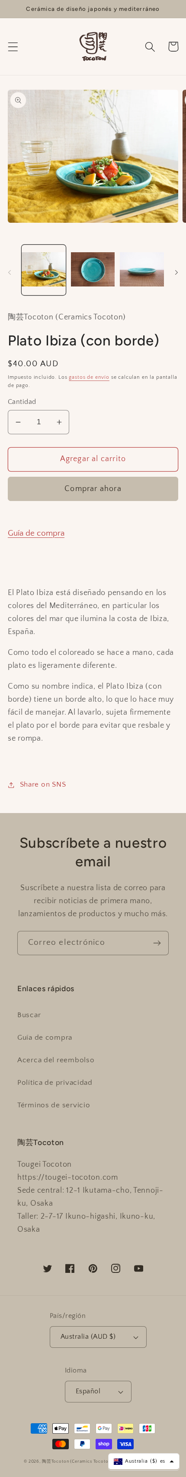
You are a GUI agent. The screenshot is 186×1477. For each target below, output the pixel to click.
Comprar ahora (93, 489)
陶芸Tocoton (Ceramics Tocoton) (77, 1461)
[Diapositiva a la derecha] (176, 272)
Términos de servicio (53, 1105)
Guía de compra (36, 533)
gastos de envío (89, 377)
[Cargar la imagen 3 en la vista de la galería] (142, 270)
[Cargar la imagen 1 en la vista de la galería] (44, 270)
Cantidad (22, 402)
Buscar (29, 1015)
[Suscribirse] (156, 943)
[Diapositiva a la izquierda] (9, 272)
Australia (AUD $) (88, 1336)
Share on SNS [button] (43, 784)
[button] (13, 46)
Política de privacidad (55, 1083)
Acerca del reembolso (55, 1060)
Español (88, 1391)
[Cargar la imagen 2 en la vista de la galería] (93, 270)
